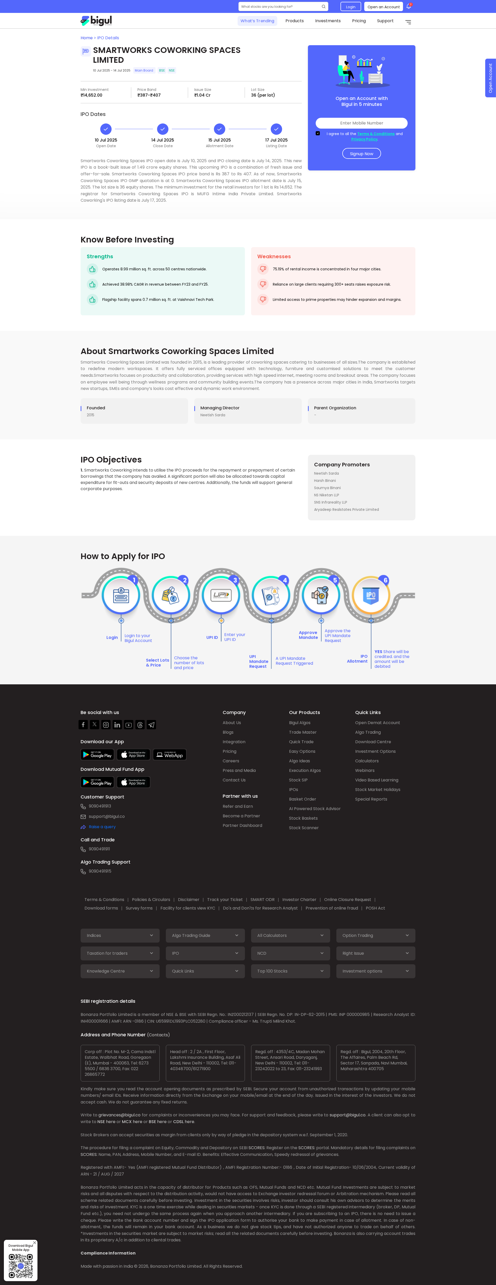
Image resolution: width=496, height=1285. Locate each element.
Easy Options (302, 751)
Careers (231, 761)
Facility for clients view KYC (187, 908)
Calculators (367, 761)
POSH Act (375, 908)
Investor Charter (299, 900)
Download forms (101, 908)
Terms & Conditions (376, 133)
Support (385, 21)
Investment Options (375, 751)
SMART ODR (263, 900)
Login (350, 7)
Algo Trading (368, 732)
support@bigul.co (107, 816)
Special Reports (371, 799)
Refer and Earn (238, 806)
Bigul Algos (300, 723)
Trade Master (303, 732)
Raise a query (102, 827)
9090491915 (100, 871)
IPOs (293, 790)
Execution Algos (305, 770)
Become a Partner (241, 816)
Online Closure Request (347, 900)
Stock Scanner (304, 828)
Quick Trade (301, 742)
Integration (234, 742)
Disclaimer (188, 900)
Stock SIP (298, 780)
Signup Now (361, 154)
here (110, 1122)
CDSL (178, 1122)
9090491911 (99, 849)
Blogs (228, 732)
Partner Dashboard (242, 825)
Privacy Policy (364, 139)
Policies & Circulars (151, 900)
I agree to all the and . (365, 136)
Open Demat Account (377, 723)
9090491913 (100, 806)
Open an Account (384, 7)
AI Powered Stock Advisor (315, 809)
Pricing (359, 21)
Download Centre (373, 742)
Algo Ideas (299, 761)
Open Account (490, 78)
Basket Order (302, 799)
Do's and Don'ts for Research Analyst (260, 908)
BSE (152, 1122)
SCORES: (257, 1148)
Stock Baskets (303, 818)
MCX (127, 1122)
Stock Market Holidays (377, 790)
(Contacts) (158, 1035)
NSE (101, 1122)
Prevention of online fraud (332, 908)
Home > (89, 38)
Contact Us (234, 780)
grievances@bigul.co (119, 1115)
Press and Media (239, 770)
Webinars (365, 770)
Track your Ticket (225, 900)
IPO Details (108, 38)
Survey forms (139, 908)
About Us (232, 723)
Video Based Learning (376, 780)
